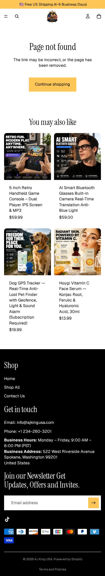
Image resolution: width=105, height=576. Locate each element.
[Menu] (6, 16)
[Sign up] (93, 503)
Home (9, 378)
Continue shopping (52, 84)
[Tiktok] (7, 520)
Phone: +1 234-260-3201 (27, 431)
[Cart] (98, 16)
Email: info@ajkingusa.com (29, 422)
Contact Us (14, 396)
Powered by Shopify (68, 559)
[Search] (16, 16)
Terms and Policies (52, 569)
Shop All (12, 387)
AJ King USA (43, 559)
